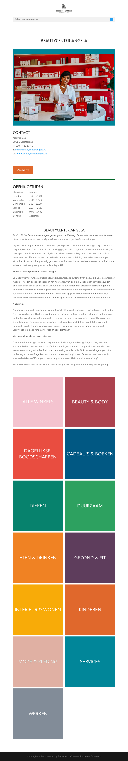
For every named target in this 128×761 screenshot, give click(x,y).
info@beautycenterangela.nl (30, 149)
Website (23, 170)
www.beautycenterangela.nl (31, 153)
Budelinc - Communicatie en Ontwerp (79, 756)
